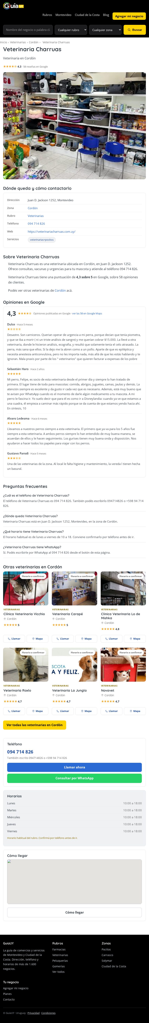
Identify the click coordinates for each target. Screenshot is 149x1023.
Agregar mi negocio (129, 16)
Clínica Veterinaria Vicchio (24, 614)
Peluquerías (60, 960)
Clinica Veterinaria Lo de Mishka (120, 616)
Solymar (107, 960)
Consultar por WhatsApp (74, 778)
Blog (106, 15)
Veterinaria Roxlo (17, 690)
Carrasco (107, 955)
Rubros (47, 15)
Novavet (107, 690)
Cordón (33, 42)
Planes (7, 994)
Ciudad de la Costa (87, 15)
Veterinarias (18, 42)
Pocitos (106, 949)
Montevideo (63, 15)
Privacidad (34, 1013)
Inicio (3, 42)
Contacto (9, 999)
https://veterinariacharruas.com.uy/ (51, 232)
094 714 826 (36, 224)
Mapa (39, 638)
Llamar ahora (74, 767)
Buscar (137, 29)
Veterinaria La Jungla (69, 690)
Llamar (15, 638)
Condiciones (48, 1013)
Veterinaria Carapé (67, 614)
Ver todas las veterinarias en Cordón (35, 725)
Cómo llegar (74, 912)
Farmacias (59, 949)
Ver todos (58, 972)
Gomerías (58, 966)
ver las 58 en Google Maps (87, 313)
